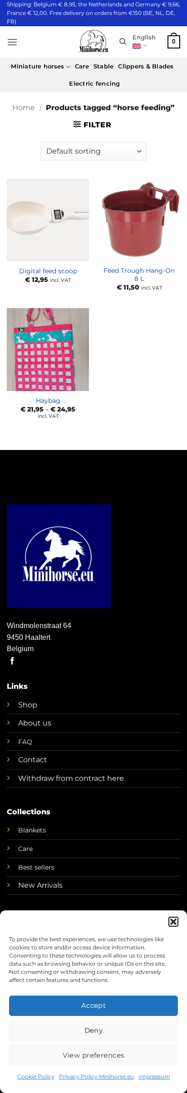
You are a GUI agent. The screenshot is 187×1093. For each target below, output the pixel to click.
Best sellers (36, 867)
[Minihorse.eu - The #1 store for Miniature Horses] (93, 42)
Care (82, 66)
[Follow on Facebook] (12, 661)
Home (23, 107)
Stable (104, 66)
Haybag (48, 400)
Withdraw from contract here (71, 778)
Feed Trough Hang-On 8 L (139, 274)
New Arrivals (40, 885)
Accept (93, 1005)
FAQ (25, 742)
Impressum (154, 1076)
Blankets (32, 830)
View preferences (93, 1055)
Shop (27, 705)
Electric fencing (94, 83)
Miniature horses (37, 66)
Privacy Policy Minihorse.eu (96, 1076)
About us (34, 723)
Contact (32, 759)
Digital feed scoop (48, 271)
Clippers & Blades (145, 66)
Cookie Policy (35, 1076)
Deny (93, 1030)
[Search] (122, 41)
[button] (173, 921)
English (144, 37)
